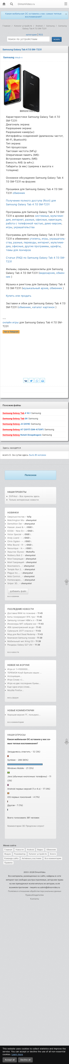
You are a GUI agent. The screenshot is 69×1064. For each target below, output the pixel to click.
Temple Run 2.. (14, 569)
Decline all (25, 1059)
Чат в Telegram (11, 332)
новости (28, 609)
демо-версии (53, 223)
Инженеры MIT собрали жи (21, 624)
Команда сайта (11, 858)
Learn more (17, 1054)
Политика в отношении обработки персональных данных (34, 891)
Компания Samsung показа (21, 637)
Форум (7, 854)
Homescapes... (14, 580)
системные (42, 215)
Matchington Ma (15, 520)
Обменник (51, 849)
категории (31, 34)
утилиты (35, 238)
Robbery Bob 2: (15, 555)
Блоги (53, 854)
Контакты (34, 899)
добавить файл (18, 591)
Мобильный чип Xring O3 (20, 641)
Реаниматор (20, 854)
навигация (54, 219)
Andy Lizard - (14, 538)
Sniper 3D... (13, 583)
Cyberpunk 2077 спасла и (20, 630)
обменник (19, 192)
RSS (41, 34)
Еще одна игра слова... (19, 686)
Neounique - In (14, 548)
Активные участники (31, 858)
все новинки (13, 596)
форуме (25, 665)
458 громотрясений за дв (20, 627)
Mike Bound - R (15, 545)
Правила (8, 862)
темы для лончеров (18, 250)
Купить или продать (18, 295)
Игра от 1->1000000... (18, 669)
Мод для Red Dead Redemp (21, 634)
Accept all (10, 1059)
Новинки (13, 512)
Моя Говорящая (15, 558)
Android (30, 849)
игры (9, 227)
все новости (13, 652)
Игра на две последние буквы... (24, 683)
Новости (20, 849)
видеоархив (47, 272)
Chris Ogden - (14, 541)
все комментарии (15, 722)
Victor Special (14, 534)
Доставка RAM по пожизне (21, 613)
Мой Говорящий (16, 562)
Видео (40, 849)
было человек (37, 455)
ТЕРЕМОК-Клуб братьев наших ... (24, 672)
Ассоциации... (14, 676)
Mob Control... (14, 576)
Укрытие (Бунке (15, 551)
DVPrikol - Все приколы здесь (24, 496)
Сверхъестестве (16, 516)
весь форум (12, 697)
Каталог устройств (38, 854)
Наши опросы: (16, 734)
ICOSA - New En (15, 531)
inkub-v (18, 57)
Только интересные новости (24, 499)
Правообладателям (34, 895)
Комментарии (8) (16, 826)
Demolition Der (14, 523)
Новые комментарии (20, 710)
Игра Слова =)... (15, 679)
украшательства (24, 227)
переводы (30, 242)
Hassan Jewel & (15, 527)
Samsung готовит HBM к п (20, 620)
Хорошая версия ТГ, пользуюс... (24, 714)
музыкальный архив (35, 288)
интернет (18, 219)
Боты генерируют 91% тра (21, 617)
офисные (41, 219)
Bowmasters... (14, 566)
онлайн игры (11, 322)
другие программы (37, 246)
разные (29, 219)
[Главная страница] (3, 4)
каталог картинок (43, 307)
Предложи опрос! (35, 826)
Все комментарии (53, 858)
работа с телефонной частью (24, 223)
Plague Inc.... (13, 573)
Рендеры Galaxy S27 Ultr (20, 644)
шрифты (55, 246)
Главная (8, 849)
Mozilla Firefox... (15, 690)
